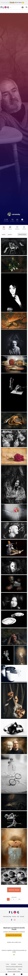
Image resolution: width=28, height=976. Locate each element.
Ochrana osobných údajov (14, 971)
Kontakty (13, 964)
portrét (10, 234)
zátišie (3, 234)
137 (19, 899)
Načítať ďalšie (14, 890)
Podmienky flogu (7, 916)
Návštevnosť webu (11, 969)
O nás (7, 964)
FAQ (18, 916)
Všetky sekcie (18, 2)
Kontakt (22, 916)
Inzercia (20, 964)
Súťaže (20, 969)
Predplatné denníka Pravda (13, 935)
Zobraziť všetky (22, 234)
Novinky (14, 916)
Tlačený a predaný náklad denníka (14, 966)
